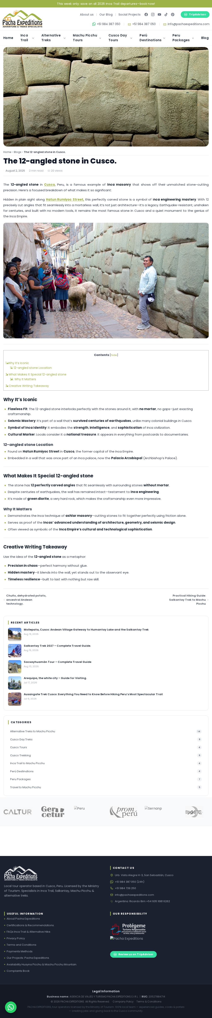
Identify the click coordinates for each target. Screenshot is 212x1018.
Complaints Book (18, 971)
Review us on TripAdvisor (135, 954)
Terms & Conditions (148, 1001)
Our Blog (106, 14)
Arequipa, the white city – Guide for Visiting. (55, 678)
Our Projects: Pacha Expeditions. (28, 958)
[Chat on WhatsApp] (11, 1007)
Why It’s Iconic (17, 363)
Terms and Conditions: (22, 945)
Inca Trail (24, 37)
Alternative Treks (51, 37)
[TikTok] (166, 14)
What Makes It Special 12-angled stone (36, 374)
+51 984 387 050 (108, 24)
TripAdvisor (197, 14)
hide (114, 355)
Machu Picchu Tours (85, 37)
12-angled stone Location (31, 368)
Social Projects (129, 14)
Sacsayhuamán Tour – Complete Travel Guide (57, 662)
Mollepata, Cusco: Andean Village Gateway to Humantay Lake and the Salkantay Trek (86, 630)
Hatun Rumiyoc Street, (65, 199)
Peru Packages (181, 37)
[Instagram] (153, 14)
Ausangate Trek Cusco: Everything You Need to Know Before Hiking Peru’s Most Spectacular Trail (93, 694)
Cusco (49, 184)
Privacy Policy (16, 938)
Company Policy (123, 1001)
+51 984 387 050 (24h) (129, 882)
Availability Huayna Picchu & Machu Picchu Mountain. (42, 964)
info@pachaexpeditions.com (134, 895)
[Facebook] (146, 14)
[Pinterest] (173, 14)
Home (8, 38)
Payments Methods (20, 951)
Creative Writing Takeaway (27, 386)
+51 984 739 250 (125, 888)
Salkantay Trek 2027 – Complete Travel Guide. (57, 646)
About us (87, 14)
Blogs (17, 152)
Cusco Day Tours (117, 37)
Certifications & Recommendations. (30, 925)
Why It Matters (23, 379)
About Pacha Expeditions (23, 919)
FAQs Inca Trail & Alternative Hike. (29, 932)
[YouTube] (159, 14)
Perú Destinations (151, 37)
